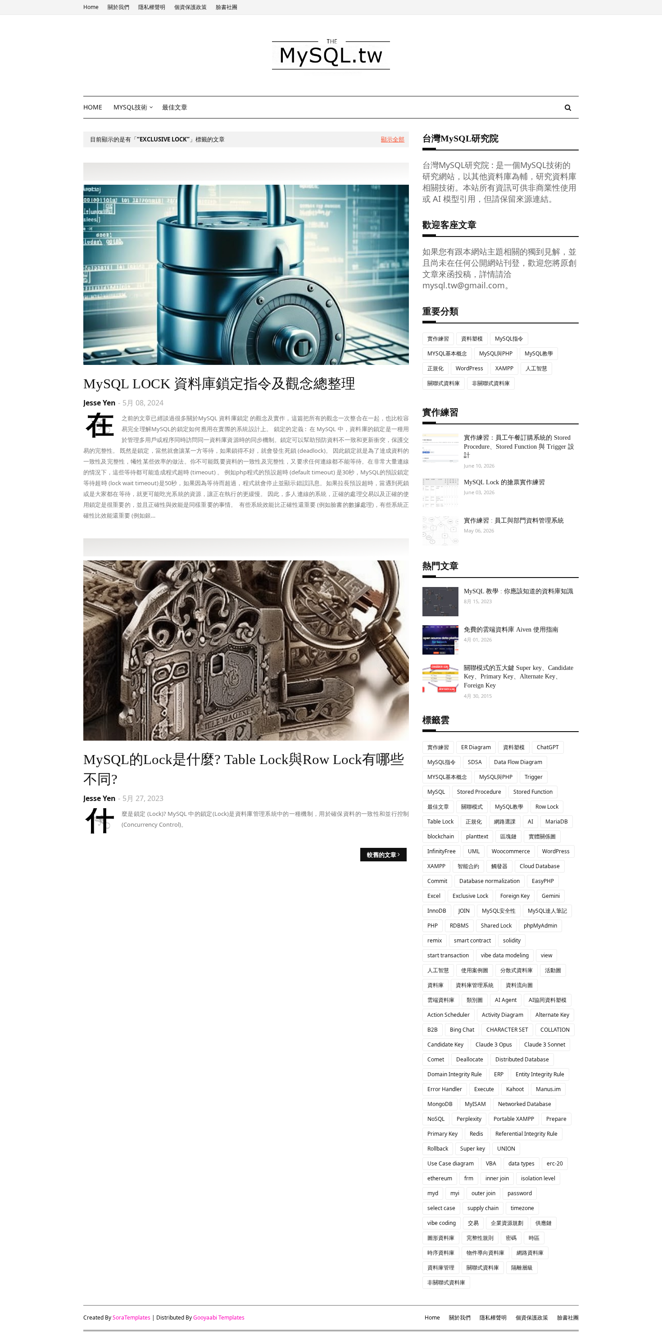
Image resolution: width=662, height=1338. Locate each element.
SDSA (475, 762)
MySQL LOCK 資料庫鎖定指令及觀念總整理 (219, 383)
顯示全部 (392, 139)
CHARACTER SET (507, 1029)
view (546, 955)
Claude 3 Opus (494, 1044)
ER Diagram (476, 747)
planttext (477, 836)
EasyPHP (543, 881)
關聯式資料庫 (443, 383)
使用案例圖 (474, 970)
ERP (498, 1074)
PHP (432, 925)
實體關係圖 (542, 836)
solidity (512, 940)
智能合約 (468, 866)
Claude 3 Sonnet (544, 1044)
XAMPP (504, 368)
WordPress (469, 368)
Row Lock (546, 806)
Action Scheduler (448, 1015)
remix (434, 940)
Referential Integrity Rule (526, 1134)
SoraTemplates (131, 1317)
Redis (476, 1134)
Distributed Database (522, 1059)
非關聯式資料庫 (491, 383)
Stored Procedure (479, 792)
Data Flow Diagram (518, 762)
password (520, 1193)
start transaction (448, 955)
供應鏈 (543, 1223)
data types (521, 1163)
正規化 (435, 368)
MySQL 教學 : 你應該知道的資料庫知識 (518, 591)
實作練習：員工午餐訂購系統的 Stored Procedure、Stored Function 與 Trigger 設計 (519, 446)
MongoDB (440, 1104)
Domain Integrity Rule (454, 1074)
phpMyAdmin (540, 925)
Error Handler (444, 1089)
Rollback (437, 1148)
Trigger (534, 777)
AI (530, 821)
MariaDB (556, 821)
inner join (497, 1178)
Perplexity (469, 1119)
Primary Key (442, 1134)
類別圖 (475, 1000)
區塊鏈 (508, 836)
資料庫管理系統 (475, 985)
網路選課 (505, 821)
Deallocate (469, 1059)
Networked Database (524, 1104)
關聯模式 (472, 806)
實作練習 (438, 338)
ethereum (439, 1178)
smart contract (472, 940)
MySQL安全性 (499, 911)
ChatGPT (548, 747)
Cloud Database (540, 866)
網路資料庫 (530, 1252)
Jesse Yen (99, 403)
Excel (433, 896)
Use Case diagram (450, 1163)
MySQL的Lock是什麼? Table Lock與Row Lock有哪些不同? (243, 769)
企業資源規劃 (507, 1223)
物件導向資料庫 (485, 1252)
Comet (435, 1059)
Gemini (551, 896)
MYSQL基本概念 (447, 353)
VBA (491, 1163)
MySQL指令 (509, 338)
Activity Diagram (502, 1015)
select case (441, 1208)
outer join (483, 1193)
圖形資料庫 (440, 1238)
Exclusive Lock (470, 896)
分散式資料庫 (516, 970)
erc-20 (555, 1163)
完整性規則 (480, 1238)
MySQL (436, 792)
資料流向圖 (519, 985)
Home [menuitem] (92, 107)
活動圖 (553, 970)
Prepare (556, 1119)
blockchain (440, 836)
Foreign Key (515, 896)
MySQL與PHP (495, 353)
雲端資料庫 (440, 1000)
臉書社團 (226, 7)
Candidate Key (445, 1044)
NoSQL (435, 1119)
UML (474, 851)
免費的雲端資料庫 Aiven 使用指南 (511, 629)
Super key (472, 1148)
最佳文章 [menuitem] (174, 107)
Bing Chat (462, 1029)
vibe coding (441, 1223)
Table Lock (440, 821)
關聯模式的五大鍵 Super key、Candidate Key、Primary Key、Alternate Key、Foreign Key (518, 676)
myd (432, 1193)
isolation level (538, 1178)
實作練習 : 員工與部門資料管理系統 (514, 520)
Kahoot (515, 1089)
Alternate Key (552, 1015)
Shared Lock (496, 925)
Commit (437, 881)
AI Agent (506, 1000)
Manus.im (548, 1089)
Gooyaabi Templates (219, 1317)
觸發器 (499, 866)
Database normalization (489, 881)
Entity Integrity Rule (540, 1074)
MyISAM (475, 1104)
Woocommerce (511, 851)
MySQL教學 (539, 353)
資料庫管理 (440, 1267)
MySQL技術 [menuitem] (130, 107)
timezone (522, 1208)
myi (454, 1193)
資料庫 (435, 985)
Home (91, 7)
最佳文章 (438, 806)
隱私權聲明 (151, 7)
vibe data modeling (505, 955)
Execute (484, 1089)
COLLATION (555, 1029)
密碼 (511, 1238)
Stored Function (533, 792)
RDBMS (459, 925)
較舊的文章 (381, 855)
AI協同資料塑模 (548, 1000)
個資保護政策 (190, 7)
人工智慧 (536, 368)
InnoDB (436, 911)
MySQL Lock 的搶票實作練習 (504, 482)
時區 (534, 1238)
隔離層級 (522, 1267)
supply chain (483, 1208)
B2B (432, 1029)
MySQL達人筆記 (547, 911)
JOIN (464, 911)
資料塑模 (472, 338)
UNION (506, 1148)
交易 (473, 1223)
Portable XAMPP (514, 1119)
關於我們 (118, 7)
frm (468, 1178)
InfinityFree (441, 851)
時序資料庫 (440, 1252)
